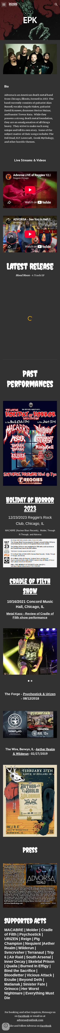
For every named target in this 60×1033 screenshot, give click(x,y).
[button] (4, 4)
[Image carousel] (30, 655)
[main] (30, 19)
